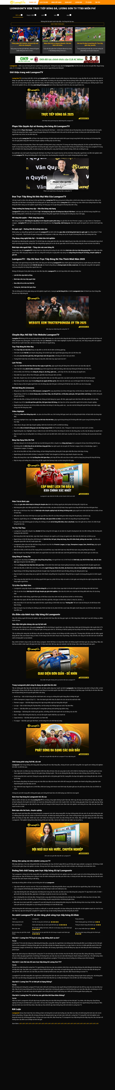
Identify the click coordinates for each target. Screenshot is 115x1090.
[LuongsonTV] (17, 2)
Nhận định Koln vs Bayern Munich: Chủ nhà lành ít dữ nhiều (57, 44)
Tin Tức (97, 2)
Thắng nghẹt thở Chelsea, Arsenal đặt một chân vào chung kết (25, 44)
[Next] (102, 41)
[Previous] (12, 41)
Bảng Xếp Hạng (56, 2)
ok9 (20, 1023)
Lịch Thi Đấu (44, 2)
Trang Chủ (32, 2)
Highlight (68, 2)
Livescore (78, 2)
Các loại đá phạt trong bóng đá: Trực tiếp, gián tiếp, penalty (90, 44)
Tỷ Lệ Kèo (89, 2)
